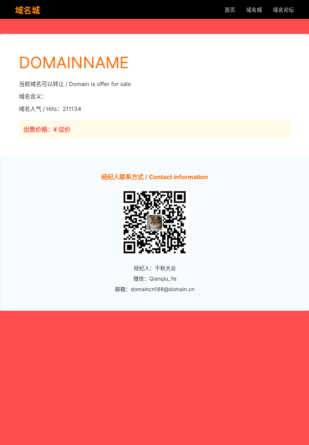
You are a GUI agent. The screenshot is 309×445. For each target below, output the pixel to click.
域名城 (254, 9)
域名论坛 (283, 9)
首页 (230, 9)
